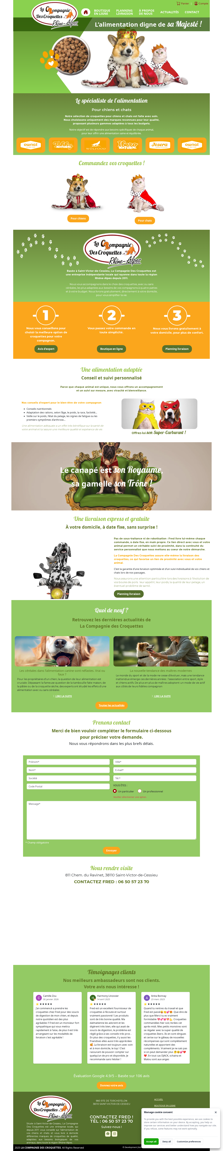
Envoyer (111, 850)
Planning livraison (177, 349)
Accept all (151, 1141)
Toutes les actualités (111, 705)
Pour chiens (78, 218)
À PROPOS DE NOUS (146, 12)
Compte (203, 3)
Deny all (166, 1141)
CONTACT (192, 12)
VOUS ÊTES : (120, 785)
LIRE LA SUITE (63, 696)
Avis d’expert (46, 349)
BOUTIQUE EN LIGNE (165, 1105)
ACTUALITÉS (169, 12)
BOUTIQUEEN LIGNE (102, 12)
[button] (216, 1112)
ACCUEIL (158, 1099)
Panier (185, 3)
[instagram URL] (114, 1134)
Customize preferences (189, 1141)
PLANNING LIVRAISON (124, 12)
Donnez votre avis (111, 1085)
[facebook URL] (108, 1134)
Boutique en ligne (111, 349)
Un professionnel (153, 791)
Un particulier (126, 791)
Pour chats (145, 220)
